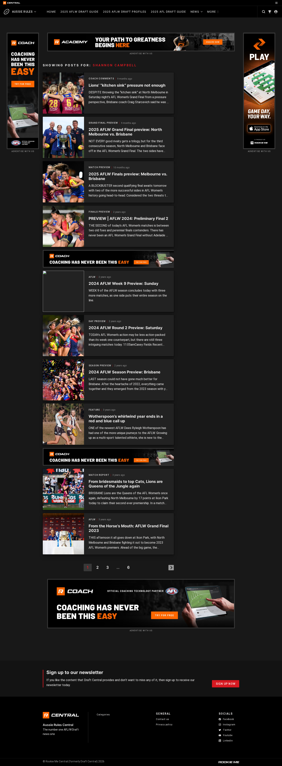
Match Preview (99, 167)
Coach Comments (101, 78)
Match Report (99, 475)
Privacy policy (164, 724)
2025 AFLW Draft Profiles (124, 11)
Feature (94, 410)
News (194, 11)
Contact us (162, 719)
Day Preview (97, 321)
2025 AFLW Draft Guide (79, 11)
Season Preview (100, 365)
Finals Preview (99, 212)
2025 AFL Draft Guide (168, 11)
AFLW (92, 277)
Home (51, 11)
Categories (103, 714)
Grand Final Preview (103, 123)
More (211, 11)
